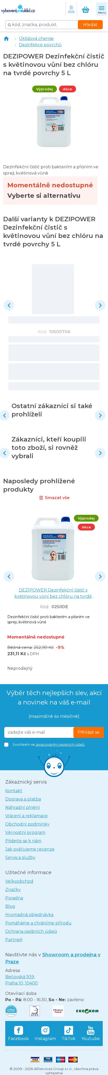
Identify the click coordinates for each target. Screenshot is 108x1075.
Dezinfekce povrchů (40, 44)
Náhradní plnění (22, 807)
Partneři (13, 939)
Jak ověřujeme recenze (30, 849)
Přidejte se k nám (23, 840)
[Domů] (6, 38)
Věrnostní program (25, 832)
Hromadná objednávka (29, 914)
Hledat (90, 24)
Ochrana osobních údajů (31, 931)
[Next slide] (100, 305)
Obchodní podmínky (27, 824)
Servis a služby (20, 857)
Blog (10, 906)
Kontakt (13, 790)
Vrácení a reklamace (26, 815)
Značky (13, 889)
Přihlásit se (89, 732)
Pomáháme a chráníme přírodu (38, 923)
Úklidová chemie (36, 38)
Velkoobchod (19, 881)
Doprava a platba (23, 799)
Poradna (14, 897)
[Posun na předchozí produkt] (9, 305)
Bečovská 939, (21, 980)
